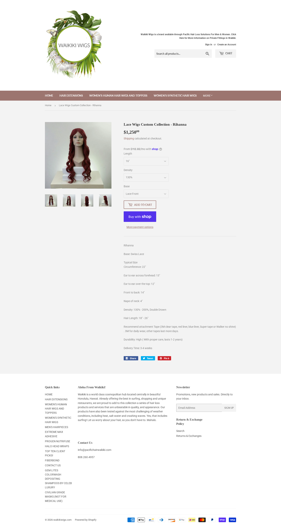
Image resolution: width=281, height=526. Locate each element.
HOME (49, 95)
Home (48, 105)
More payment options (140, 227)
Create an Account (226, 44)
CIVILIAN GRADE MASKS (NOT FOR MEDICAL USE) (55, 496)
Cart (228, 53)
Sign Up (229, 407)
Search (180, 430)
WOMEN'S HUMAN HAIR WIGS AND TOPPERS (118, 95)
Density (128, 170)
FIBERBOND (52, 460)
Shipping (129, 138)
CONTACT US (53, 465)
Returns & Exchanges (188, 435)
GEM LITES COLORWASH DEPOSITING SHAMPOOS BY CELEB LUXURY (58, 479)
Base (127, 186)
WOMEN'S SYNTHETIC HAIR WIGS (175, 95)
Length (128, 153)
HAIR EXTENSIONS (71, 95)
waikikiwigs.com (62, 519)
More (206, 95)
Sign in (208, 44)
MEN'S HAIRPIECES (56, 427)
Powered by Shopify (85, 519)
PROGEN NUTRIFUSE (57, 441)
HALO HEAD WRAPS (57, 446)
